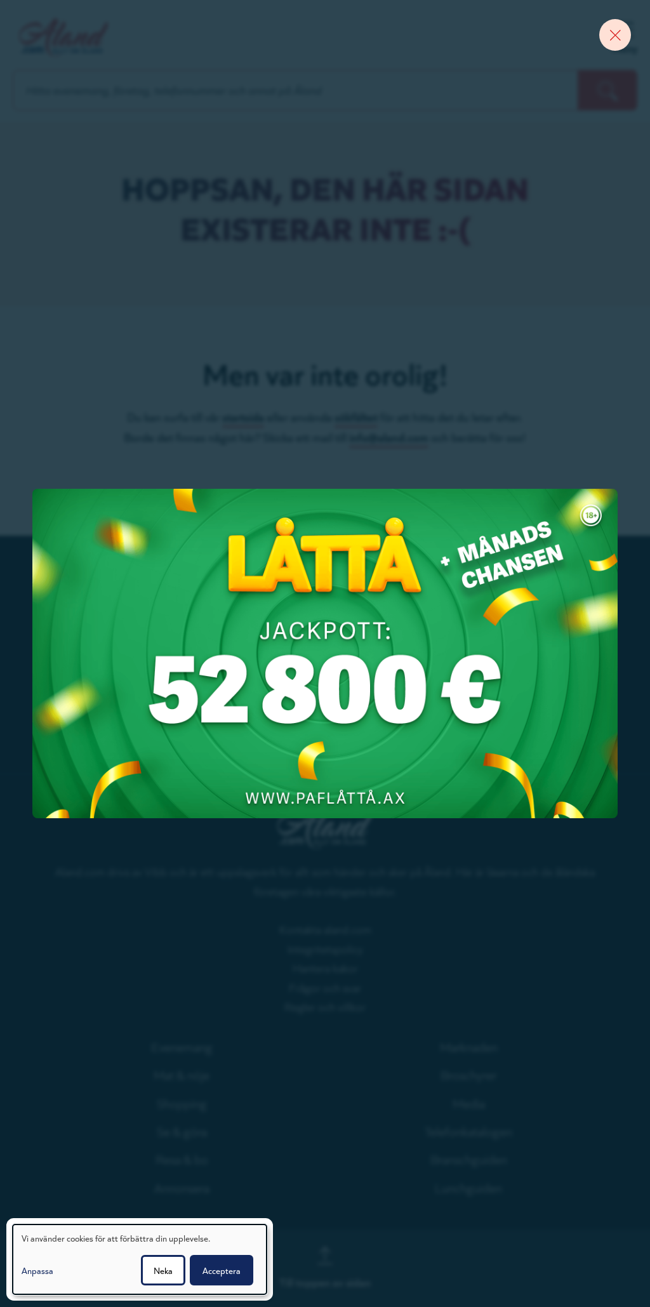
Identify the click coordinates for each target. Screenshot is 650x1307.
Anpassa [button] (37, 1270)
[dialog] (140, 1259)
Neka (163, 1270)
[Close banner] (615, 35)
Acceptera (221, 1270)
